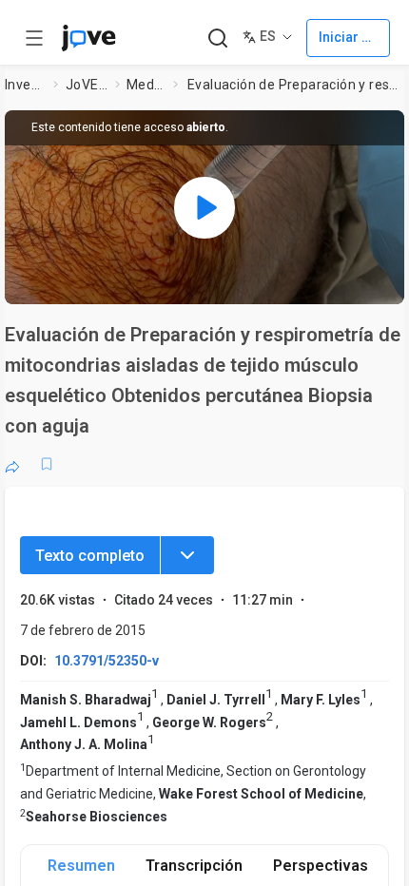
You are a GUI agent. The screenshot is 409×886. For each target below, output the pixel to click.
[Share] (12, 464)
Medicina (146, 84)
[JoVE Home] (88, 38)
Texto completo (90, 556)
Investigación (26, 84)
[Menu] (187, 555)
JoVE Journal (86, 84)
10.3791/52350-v (106, 660)
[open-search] (217, 38)
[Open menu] (34, 38)
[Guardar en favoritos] (46, 464)
